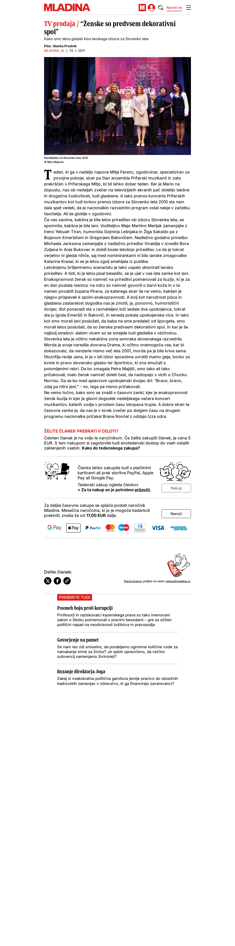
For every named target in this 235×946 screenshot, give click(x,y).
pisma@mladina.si (178, 581)
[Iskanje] (160, 7)
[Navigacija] (188, 7)
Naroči (176, 513)
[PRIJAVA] (151, 7)
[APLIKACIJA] (142, 7)
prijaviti (142, 489)
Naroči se (174, 7)
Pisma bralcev (133, 581)
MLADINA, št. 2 (56, 50)
